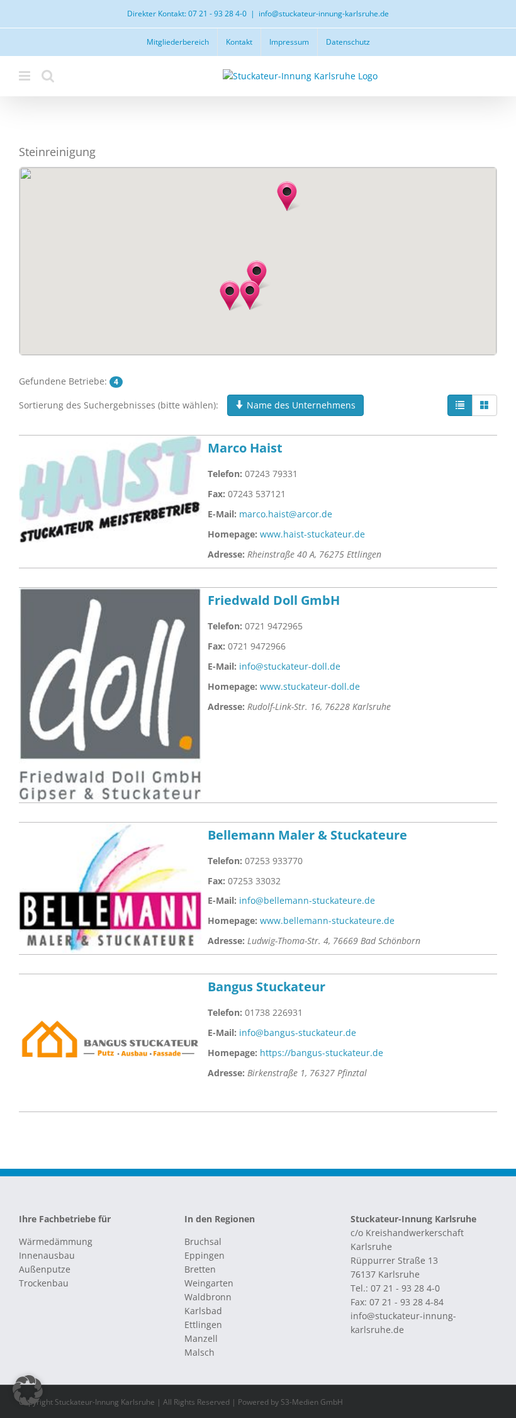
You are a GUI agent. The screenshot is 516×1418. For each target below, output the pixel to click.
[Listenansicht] (460, 405)
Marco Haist (245, 447)
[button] (230, 296)
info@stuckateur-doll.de (289, 666)
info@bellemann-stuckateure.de (307, 900)
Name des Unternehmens (300, 405)
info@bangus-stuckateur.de (297, 1032)
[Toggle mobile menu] (25, 75)
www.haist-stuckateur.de (312, 534)
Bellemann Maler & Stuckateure (307, 834)
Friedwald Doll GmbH (274, 600)
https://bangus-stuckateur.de (321, 1053)
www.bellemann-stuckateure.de (327, 920)
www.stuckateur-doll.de (310, 686)
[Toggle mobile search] (48, 75)
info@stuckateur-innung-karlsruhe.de (324, 13)
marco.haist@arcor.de (285, 514)
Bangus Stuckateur (266, 986)
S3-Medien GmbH (312, 1402)
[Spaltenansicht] (484, 405)
